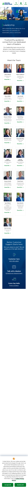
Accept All (8, 485)
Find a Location (14, 285)
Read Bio (7, 79)
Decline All (20, 485)
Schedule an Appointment (14, 273)
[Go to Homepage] (6, 3)
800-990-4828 (14, 261)
